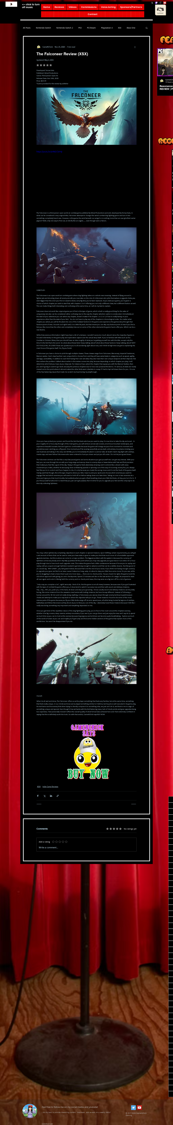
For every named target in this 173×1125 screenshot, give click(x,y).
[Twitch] (156, 2)
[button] (146, 28)
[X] (152, 2)
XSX (119, 27)
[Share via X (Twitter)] (44, 796)
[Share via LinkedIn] (51, 796)
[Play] (11, 4)
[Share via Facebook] (37, 796)
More (129, 27)
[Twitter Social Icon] (133, 1107)
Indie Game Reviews (50, 786)
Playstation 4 (107, 27)
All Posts (27, 27)
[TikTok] (160, 2)
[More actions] (135, 47)
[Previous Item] (162, 62)
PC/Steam (91, 27)
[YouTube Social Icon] (164, 2)
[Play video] (86, 178)
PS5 (80, 27)
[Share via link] (57, 796)
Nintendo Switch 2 (64, 27)
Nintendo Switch (43, 27)
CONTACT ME (47, 1124)
